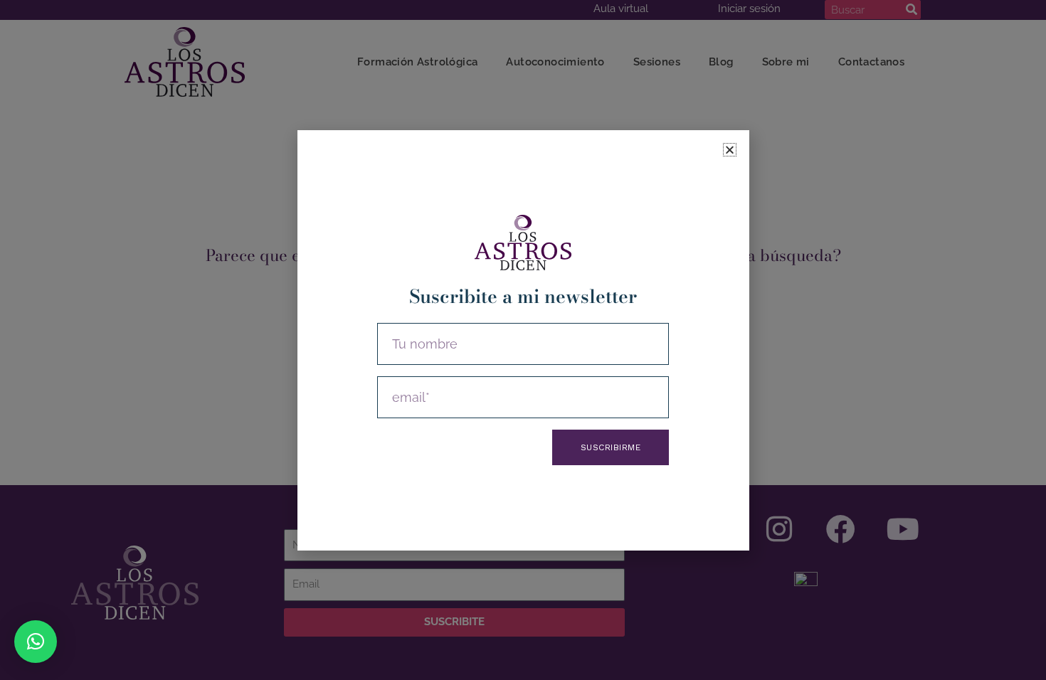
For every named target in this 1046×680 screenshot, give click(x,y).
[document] (523, 340)
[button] (35, 641)
